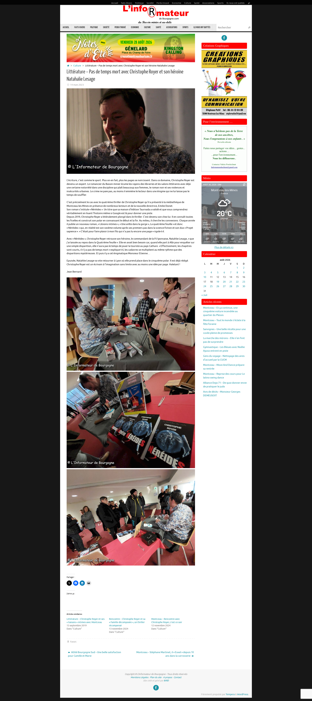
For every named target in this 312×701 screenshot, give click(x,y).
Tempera (230, 694)
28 (230, 286)
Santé (196, 3)
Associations (208, 3)
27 (224, 286)
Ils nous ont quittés (236, 3)
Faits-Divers (126, 3)
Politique (139, 3)
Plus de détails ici (223, 247)
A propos (167, 677)
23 (243, 281)
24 (204, 286)
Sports (220, 3)
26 (217, 286)
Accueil (114, 3)
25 (211, 286)
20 (224, 281)
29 (237, 286)
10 (204, 277)
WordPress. (243, 694)
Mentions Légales (139, 677)
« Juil (204, 295)
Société (150, 3)
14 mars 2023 (77, 84)
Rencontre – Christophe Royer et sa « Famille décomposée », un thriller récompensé (127, 622)
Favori (73, 641)
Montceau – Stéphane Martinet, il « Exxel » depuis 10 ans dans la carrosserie (165, 654)
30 (243, 286)
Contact (177, 677)
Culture (187, 3)
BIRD (166, 680)
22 (237, 281)
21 (230, 281)
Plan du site (156, 677)
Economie (176, 3)
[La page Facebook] (224, 38)
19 (217, 281)
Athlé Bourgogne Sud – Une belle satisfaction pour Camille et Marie (94, 654)
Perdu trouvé (162, 3)
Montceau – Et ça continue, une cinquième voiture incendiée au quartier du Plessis (220, 311)
